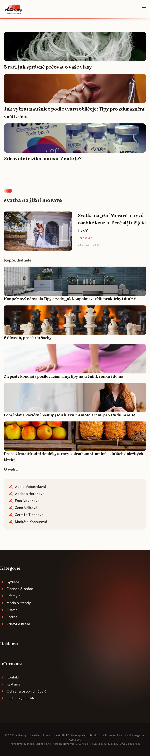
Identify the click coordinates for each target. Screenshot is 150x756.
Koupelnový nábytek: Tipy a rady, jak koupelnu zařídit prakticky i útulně (70, 298)
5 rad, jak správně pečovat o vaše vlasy (48, 67)
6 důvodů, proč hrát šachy (28, 337)
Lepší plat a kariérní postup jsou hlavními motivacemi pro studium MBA (70, 415)
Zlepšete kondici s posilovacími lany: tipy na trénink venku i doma (63, 376)
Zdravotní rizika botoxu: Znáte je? (43, 158)
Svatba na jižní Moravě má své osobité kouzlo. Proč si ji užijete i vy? (112, 222)
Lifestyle (85, 238)
